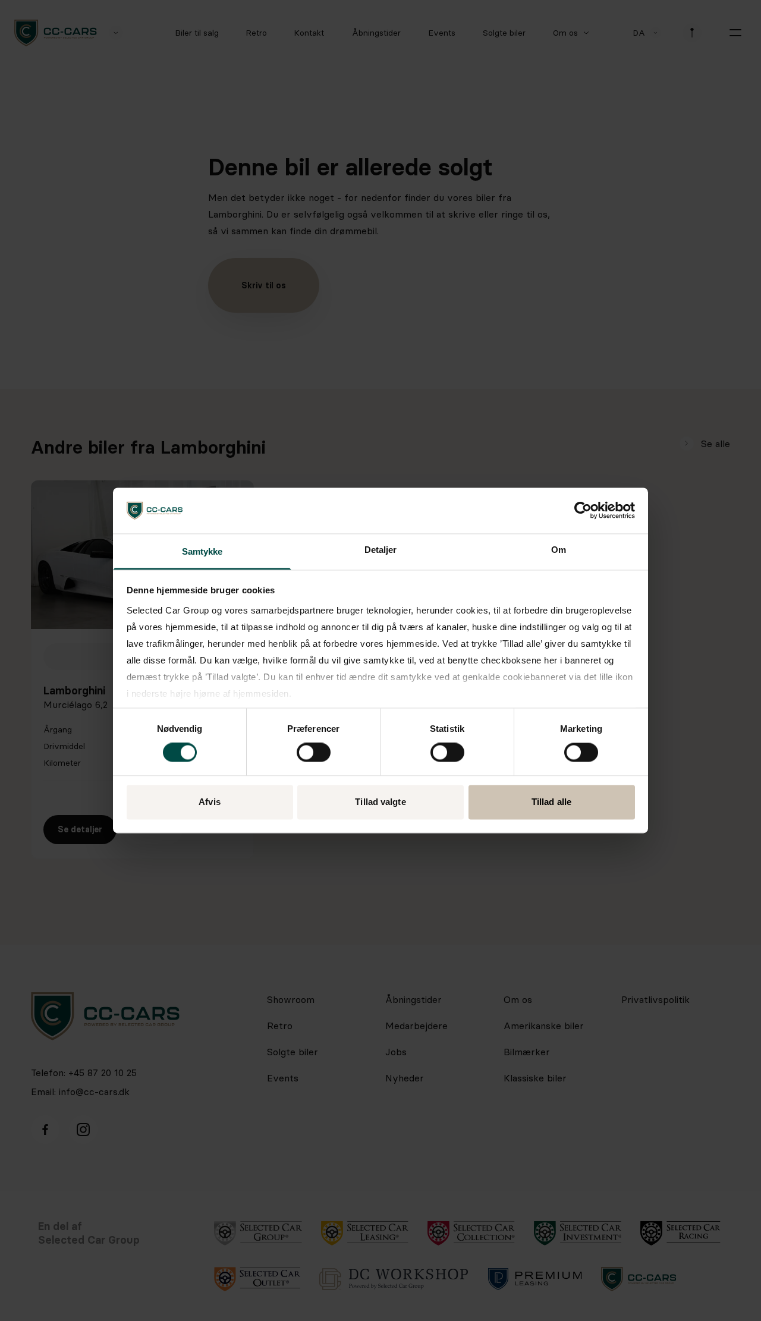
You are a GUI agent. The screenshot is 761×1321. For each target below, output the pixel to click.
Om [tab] (558, 550)
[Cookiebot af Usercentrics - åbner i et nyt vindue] (583, 511)
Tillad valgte (380, 802)
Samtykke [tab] (202, 551)
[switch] (314, 752)
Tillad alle (551, 802)
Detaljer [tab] (380, 550)
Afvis (210, 802)
